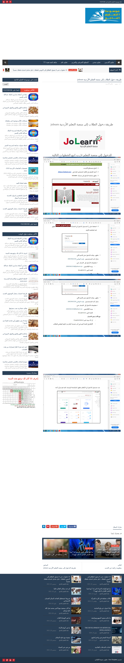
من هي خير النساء (64, 647)
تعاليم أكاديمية (85, 70)
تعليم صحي (97, 62)
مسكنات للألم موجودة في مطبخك (16, 121)
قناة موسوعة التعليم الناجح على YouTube (111, 2)
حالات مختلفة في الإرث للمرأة (56, 554)
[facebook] (10, 1)
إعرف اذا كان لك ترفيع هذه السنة (16, 253)
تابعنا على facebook (11, 90)
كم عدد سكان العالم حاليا (62, 589)
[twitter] (7, 1)
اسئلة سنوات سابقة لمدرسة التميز (16, 145)
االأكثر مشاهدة (29, 90)
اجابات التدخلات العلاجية (103, 647)
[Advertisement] (46, 40)
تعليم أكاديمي (109, 62)
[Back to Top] (3, 660)
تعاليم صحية (13, 70)
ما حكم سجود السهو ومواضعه (101, 618)
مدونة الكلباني (99, 659)
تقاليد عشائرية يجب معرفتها (18, 308)
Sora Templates (113, 659)
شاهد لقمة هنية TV (50, 62)
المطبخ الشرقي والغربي (80, 62)
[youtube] (3, 1)
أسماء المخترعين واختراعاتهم (101, 637)
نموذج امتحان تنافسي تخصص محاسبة (15, 158)
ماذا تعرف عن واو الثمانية (102, 608)
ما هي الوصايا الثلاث (63, 618)
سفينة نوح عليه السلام (63, 637)
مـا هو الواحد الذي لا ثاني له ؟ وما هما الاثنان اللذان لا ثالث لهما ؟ (81, 553)
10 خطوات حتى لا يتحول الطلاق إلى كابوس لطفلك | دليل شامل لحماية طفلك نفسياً (53, 70)
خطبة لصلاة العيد (21, 183)
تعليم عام (64, 62)
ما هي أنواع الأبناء (64, 628)
